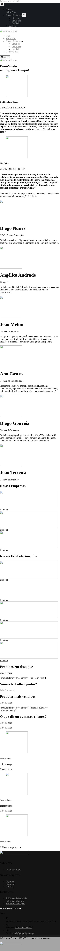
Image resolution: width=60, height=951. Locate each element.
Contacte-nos (12, 51)
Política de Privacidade (16, 898)
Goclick (9, 886)
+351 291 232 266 (23, 927)
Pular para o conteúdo (10, 1)
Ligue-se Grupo (13, 869)
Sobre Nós (11, 38)
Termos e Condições (15, 903)
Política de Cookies (15, 901)
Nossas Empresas (14, 41)
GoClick (16, 49)
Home (9, 36)
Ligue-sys (10, 884)
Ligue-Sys (16, 46)
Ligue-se (16, 44)
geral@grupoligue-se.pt (23, 933)
